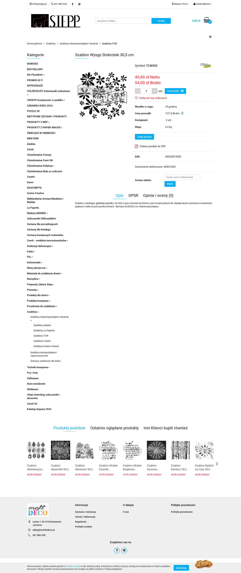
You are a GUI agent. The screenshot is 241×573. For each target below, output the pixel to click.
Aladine (31, 144)
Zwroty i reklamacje (85, 516)
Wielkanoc (32, 389)
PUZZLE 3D (33, 111)
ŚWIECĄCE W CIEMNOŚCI (41, 133)
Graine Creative (35, 193)
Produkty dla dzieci (38, 295)
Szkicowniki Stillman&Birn (41, 218)
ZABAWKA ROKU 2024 (40, 105)
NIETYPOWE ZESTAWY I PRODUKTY (47, 116)
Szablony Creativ (42, 341)
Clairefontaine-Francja (39, 154)
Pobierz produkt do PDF (153, 146)
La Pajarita (33, 207)
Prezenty (32, 289)
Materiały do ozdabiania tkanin (44, 273)
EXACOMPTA (34, 187)
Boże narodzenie (36, 383)
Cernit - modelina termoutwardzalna (47, 240)
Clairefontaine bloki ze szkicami (44, 171)
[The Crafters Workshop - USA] (205, 65)
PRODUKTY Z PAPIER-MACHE (44, 127)
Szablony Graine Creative (46, 346)
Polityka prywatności (182, 512)
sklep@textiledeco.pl (44, 530)
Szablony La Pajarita (44, 330)
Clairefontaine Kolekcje (40, 165)
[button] (81, 505)
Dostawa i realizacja (85, 512)
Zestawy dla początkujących (42, 224)
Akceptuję (181, 567)
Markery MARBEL (37, 213)
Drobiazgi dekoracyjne (39, 246)
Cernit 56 (32, 403)
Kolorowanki (34, 262)
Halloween (33, 378)
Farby (30, 251)
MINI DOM (32, 138)
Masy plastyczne (36, 267)
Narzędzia (33, 278)
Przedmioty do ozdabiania (41, 306)
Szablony (32, 311)
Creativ (31, 176)
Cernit (30, 149)
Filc (29, 256)
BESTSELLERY (35, 69)
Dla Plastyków (35, 74)
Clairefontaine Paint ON (40, 160)
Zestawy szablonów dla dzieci (45, 361)
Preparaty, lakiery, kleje (40, 284)
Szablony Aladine (42, 325)
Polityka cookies (83, 526)
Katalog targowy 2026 (39, 409)
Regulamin (80, 521)
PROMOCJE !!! (35, 80)
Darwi (30, 182)
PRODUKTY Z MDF (37, 122)
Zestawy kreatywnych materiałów (45, 235)
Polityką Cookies (72, 566)
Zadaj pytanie (144, 137)
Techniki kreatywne (38, 367)
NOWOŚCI (32, 63)
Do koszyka (173, 91)
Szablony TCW (41, 335)
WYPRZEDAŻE (35, 85)
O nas (126, 512)
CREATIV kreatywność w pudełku (45, 100)
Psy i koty (32, 372)
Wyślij (170, 184)
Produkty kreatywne (38, 300)
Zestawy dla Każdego (38, 229)
